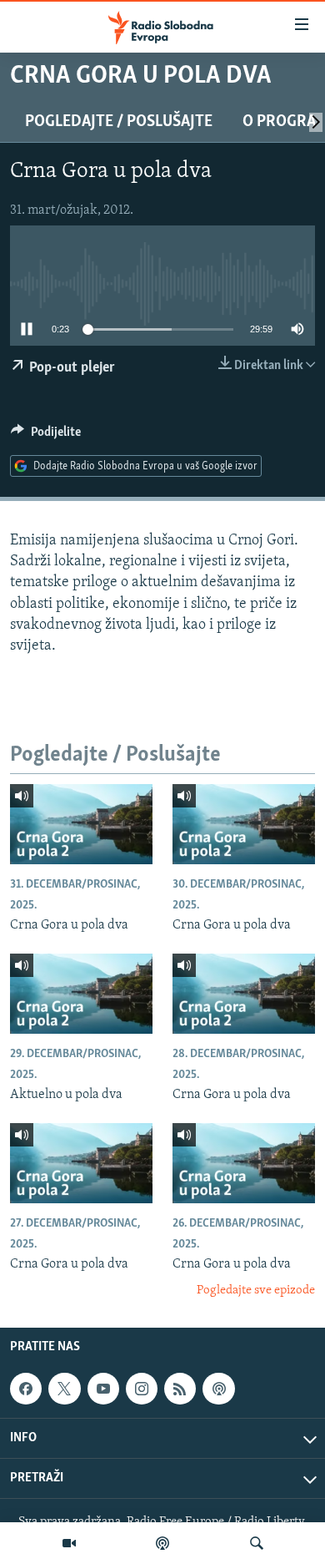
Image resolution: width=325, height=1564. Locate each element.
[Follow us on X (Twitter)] (64, 1389)
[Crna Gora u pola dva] (81, 824)
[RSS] (180, 1389)
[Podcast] (163, 1543)
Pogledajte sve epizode (256, 1290)
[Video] (69, 1543)
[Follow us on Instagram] (142, 1389)
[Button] (46, 436)
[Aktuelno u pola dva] (81, 994)
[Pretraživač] (257, 1543)
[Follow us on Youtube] (103, 1389)
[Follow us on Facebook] (26, 1389)
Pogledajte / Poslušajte (118, 122)
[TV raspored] (218, 1389)
